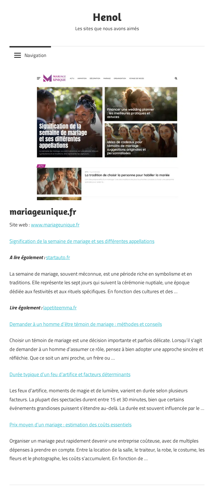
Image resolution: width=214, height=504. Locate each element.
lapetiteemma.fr (60, 307)
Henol (107, 17)
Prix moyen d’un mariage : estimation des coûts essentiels (70, 424)
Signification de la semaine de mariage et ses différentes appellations (81, 241)
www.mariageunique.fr (55, 224)
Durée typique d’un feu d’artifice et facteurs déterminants (69, 374)
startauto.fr (58, 257)
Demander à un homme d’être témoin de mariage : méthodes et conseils (85, 324)
